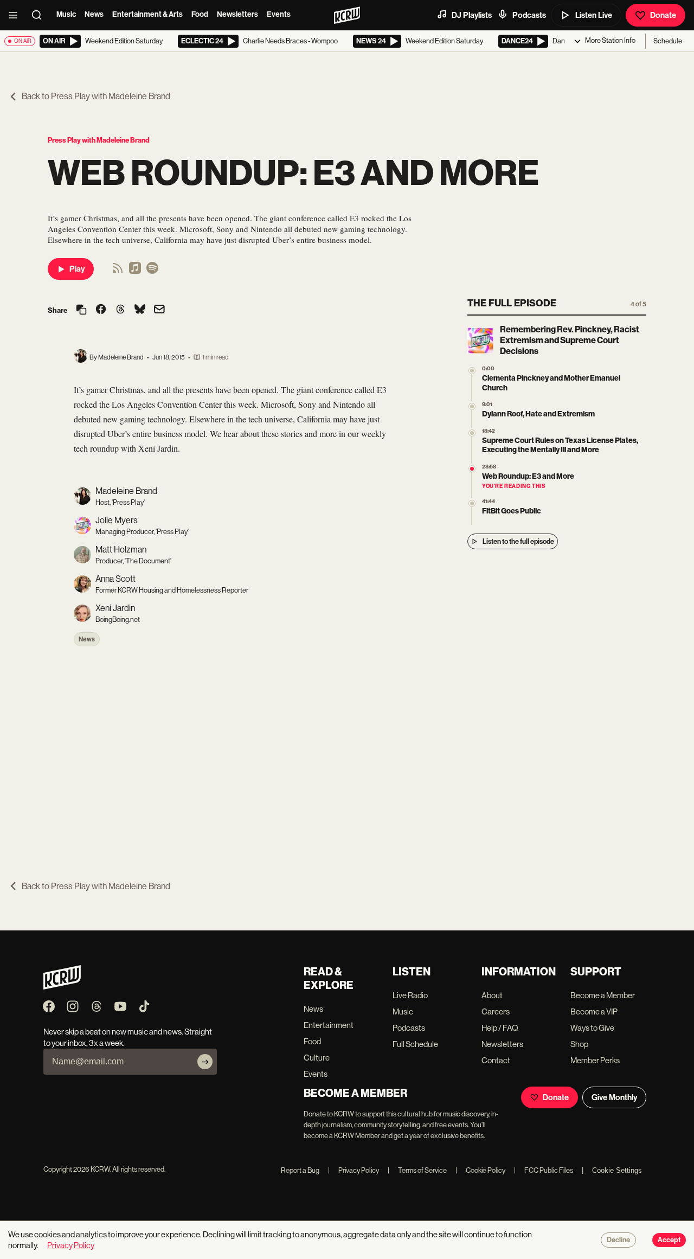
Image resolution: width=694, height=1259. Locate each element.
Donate (663, 15)
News (94, 14)
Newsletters (237, 14)
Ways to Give (592, 1027)
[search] (40, 15)
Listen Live (593, 15)
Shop (579, 1044)
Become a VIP (594, 1011)
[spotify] (152, 271)
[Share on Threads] (120, 310)
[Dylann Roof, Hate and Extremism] (472, 406)
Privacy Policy (353, 1170)
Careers (495, 1011)
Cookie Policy (480, 1170)
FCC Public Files (543, 1170)
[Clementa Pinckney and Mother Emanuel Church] (472, 371)
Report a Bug (300, 1170)
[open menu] (16, 15)
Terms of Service (417, 1170)
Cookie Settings (617, 1170)
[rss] (117, 271)
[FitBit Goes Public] (472, 503)
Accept (669, 1240)
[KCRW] (62, 986)
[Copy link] (81, 310)
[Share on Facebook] (100, 310)
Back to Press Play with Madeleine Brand (96, 96)
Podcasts (529, 15)
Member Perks (595, 1060)
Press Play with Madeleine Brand (99, 140)
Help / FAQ (499, 1027)
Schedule (667, 41)
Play (77, 269)
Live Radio (410, 995)
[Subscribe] (205, 1061)
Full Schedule (415, 1044)
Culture (317, 1057)
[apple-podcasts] (135, 271)
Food (199, 14)
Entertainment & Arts (147, 14)
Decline (618, 1240)
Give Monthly (614, 1097)
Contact (495, 1060)
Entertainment (329, 1025)
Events (279, 14)
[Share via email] (159, 310)
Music (66, 14)
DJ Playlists (472, 15)
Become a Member (602, 995)
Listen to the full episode (518, 541)
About (492, 995)
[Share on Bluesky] (139, 310)
